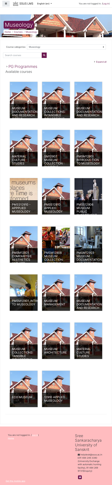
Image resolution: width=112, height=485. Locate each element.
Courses (18, 31)
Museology (31, 31)
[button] (105, 470)
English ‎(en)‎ (43, 3)
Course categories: (16, 47)
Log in (106, 3)
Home (8, 31)
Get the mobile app (15, 481)
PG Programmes (22, 66)
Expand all (101, 61)
